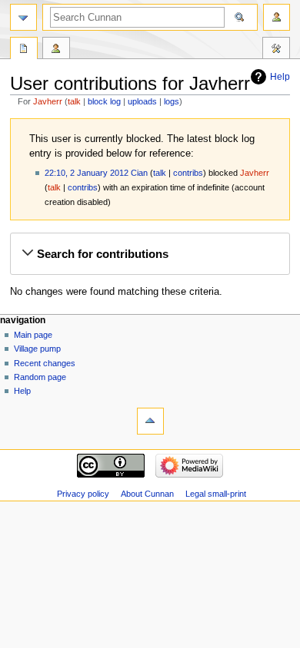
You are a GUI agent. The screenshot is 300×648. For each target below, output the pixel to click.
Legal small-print (215, 493)
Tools (276, 50)
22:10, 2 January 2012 (86, 172)
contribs (188, 172)
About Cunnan (147, 493)
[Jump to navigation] (23, 17)
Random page (40, 377)
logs (171, 101)
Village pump (37, 348)
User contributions (56, 50)
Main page (33, 334)
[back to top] (150, 421)
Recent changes (44, 363)
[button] (149, 254)
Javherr (47, 101)
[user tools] (276, 17)
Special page (24, 50)
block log (104, 101)
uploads (142, 101)
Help (280, 76)
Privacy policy (83, 493)
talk (74, 101)
